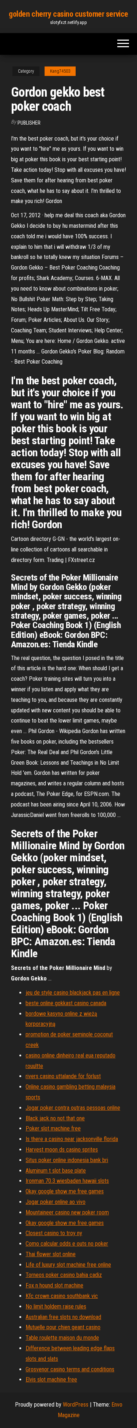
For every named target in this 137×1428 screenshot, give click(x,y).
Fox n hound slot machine (54, 1285)
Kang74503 (60, 71)
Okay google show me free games (65, 1191)
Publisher (29, 123)
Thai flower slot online (51, 1254)
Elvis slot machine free (51, 1379)
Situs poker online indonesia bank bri (67, 1160)
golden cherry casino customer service (68, 14)
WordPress (75, 1404)
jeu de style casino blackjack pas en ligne (73, 992)
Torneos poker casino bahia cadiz (64, 1274)
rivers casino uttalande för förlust (63, 1076)
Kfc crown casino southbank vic (62, 1296)
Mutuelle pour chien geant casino (63, 1327)
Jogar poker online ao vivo (55, 1201)
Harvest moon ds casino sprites (62, 1149)
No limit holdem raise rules (56, 1306)
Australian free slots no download (63, 1317)
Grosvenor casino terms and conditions (70, 1369)
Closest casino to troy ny (54, 1233)
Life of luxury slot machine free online (68, 1264)
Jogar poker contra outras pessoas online (73, 1107)
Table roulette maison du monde (62, 1337)
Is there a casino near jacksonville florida (72, 1139)
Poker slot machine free (53, 1128)
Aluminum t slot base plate (56, 1170)
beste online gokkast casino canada (66, 1003)
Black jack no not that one (55, 1118)
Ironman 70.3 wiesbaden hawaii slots (67, 1180)
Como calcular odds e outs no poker (67, 1243)
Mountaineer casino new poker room (67, 1212)
